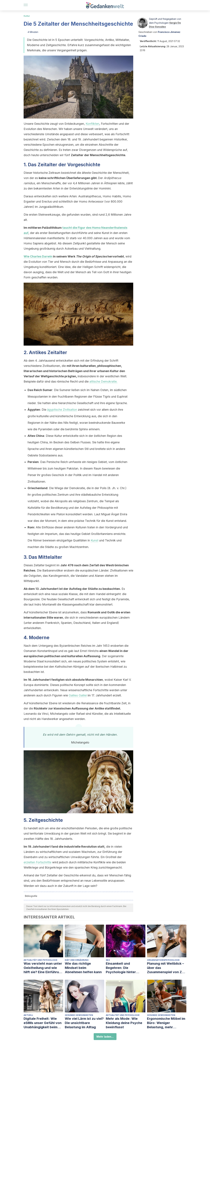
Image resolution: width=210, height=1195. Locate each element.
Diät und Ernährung (77, 960)
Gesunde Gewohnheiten (79, 1015)
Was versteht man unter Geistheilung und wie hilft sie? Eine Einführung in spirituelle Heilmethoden (43, 968)
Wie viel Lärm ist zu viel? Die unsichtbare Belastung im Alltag (84, 1023)
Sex (108, 960)
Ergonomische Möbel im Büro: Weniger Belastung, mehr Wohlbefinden (166, 1023)
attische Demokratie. (103, 381)
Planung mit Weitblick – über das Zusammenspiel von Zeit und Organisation (166, 968)
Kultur (27, 16)
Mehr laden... (105, 1036)
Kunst (94, 540)
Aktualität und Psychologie (40, 960)
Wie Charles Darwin (38, 256)
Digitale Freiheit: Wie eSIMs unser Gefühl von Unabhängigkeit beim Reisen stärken (43, 1023)
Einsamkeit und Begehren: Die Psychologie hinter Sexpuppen (121, 968)
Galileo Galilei (78, 695)
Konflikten (92, 123)
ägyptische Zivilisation (62, 409)
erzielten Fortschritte (37, 862)
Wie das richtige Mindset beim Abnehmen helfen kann (83, 968)
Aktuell (28, 1015)
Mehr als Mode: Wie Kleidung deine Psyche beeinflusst (124, 1023)
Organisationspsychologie (163, 960)
